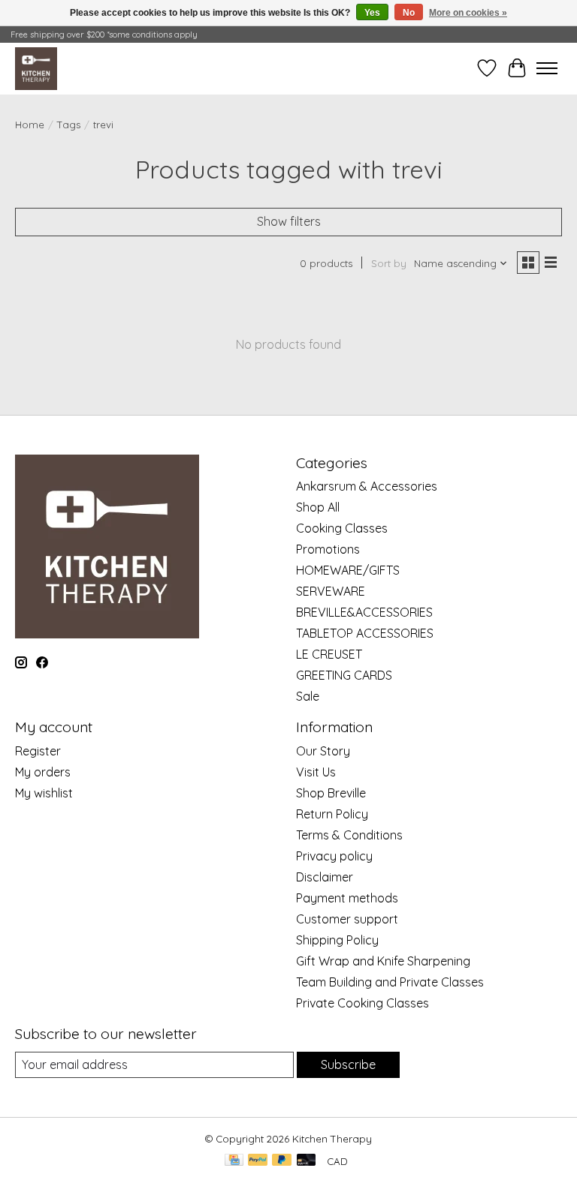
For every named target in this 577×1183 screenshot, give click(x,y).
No (409, 13)
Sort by (388, 263)
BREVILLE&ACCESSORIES (364, 612)
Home (29, 125)
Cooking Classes (342, 528)
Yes (372, 13)
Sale (307, 696)
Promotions (328, 549)
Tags (68, 125)
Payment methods (347, 897)
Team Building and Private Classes (390, 981)
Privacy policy (334, 855)
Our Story (323, 750)
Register (38, 750)
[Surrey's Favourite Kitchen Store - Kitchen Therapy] (36, 68)
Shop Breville (331, 792)
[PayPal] (257, 1161)
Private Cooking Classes (362, 1002)
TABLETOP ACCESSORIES (365, 633)
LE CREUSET (329, 654)
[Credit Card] (234, 1161)
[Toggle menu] (547, 68)
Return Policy (332, 813)
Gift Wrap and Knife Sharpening (383, 960)
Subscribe (348, 1064)
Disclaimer (324, 876)
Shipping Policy (337, 939)
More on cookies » (468, 13)
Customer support (347, 918)
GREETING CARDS (344, 675)
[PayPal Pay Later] (282, 1161)
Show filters (289, 221)
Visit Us (316, 771)
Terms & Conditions (349, 834)
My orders (43, 771)
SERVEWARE (330, 591)
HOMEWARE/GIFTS (348, 570)
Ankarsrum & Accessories (366, 486)
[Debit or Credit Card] (306, 1161)
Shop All (318, 507)
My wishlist (44, 792)
